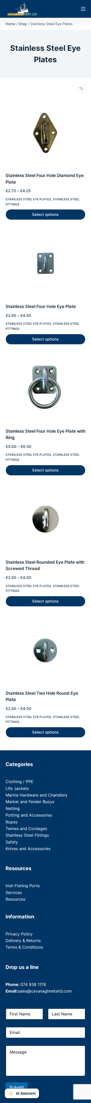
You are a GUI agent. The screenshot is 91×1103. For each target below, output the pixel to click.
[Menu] (83, 9)
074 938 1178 (33, 984)
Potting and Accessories (29, 815)
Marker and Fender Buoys (30, 801)
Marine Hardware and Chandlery (36, 795)
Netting (13, 808)
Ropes (11, 821)
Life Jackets (17, 788)
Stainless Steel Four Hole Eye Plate (41, 306)
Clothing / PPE (19, 781)
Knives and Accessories (28, 848)
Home (10, 24)
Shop (22, 24)
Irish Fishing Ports (23, 885)
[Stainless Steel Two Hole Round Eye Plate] (46, 650)
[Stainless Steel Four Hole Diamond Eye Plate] (46, 132)
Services (14, 892)
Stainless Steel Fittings (27, 835)
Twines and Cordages (26, 828)
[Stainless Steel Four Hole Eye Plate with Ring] (46, 388)
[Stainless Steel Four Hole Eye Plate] (46, 263)
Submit (16, 1087)
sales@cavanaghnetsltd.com (44, 991)
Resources (15, 899)
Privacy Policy (19, 933)
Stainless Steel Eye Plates (28, 199)
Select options (45, 214)
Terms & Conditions (24, 947)
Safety (12, 842)
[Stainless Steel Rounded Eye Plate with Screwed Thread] (46, 519)
